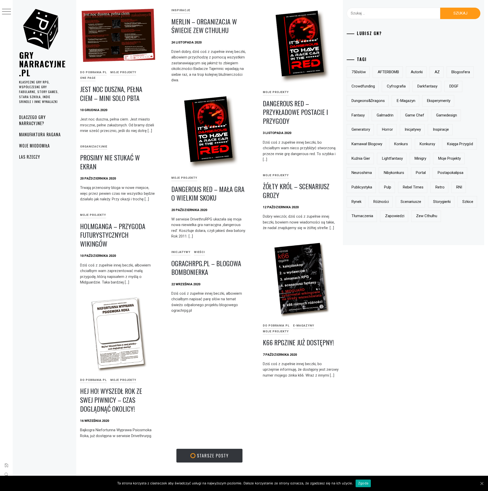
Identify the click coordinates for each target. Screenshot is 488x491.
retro (440, 187)
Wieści (199, 252)
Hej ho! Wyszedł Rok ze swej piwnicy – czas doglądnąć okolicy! (111, 399)
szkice (467, 201)
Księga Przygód (460, 144)
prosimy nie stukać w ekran (110, 162)
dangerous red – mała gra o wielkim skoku (208, 193)
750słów (359, 72)
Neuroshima (362, 172)
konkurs (401, 144)
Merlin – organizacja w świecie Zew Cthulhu (204, 26)
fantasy (358, 115)
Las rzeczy (29, 157)
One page (88, 78)
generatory (361, 129)
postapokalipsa (450, 172)
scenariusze (411, 201)
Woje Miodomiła (34, 146)
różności (381, 201)
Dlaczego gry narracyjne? (32, 120)
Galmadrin (385, 115)
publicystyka (362, 187)
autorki (417, 72)
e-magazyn (406, 100)
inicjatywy (413, 129)
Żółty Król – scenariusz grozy (296, 190)
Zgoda (363, 483)
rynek (356, 201)
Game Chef (414, 115)
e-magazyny (303, 325)
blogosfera (460, 72)
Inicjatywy (180, 252)
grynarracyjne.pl (42, 64)
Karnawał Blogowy (367, 144)
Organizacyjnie (93, 146)
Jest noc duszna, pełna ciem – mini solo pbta (111, 93)
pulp (387, 187)
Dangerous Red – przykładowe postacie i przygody (295, 112)
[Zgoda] (481, 483)
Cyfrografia (396, 86)
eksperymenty (438, 100)
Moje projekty (123, 72)
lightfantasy (392, 158)
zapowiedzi (394, 216)
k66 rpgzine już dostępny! (298, 342)
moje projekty (449, 158)
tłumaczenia (362, 216)
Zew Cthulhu (426, 216)
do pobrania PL (93, 72)
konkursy (427, 144)
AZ (437, 72)
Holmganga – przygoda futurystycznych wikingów (112, 235)
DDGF (454, 86)
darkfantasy (427, 86)
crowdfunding (363, 86)
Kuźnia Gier (361, 158)
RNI (459, 187)
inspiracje (180, 10)
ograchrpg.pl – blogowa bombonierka (206, 267)
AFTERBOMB (388, 72)
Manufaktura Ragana (40, 134)
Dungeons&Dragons (368, 100)
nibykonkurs (394, 172)
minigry (420, 158)
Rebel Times (413, 187)
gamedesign (446, 115)
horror (387, 129)
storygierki (442, 201)
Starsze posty (212, 456)
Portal (421, 172)
